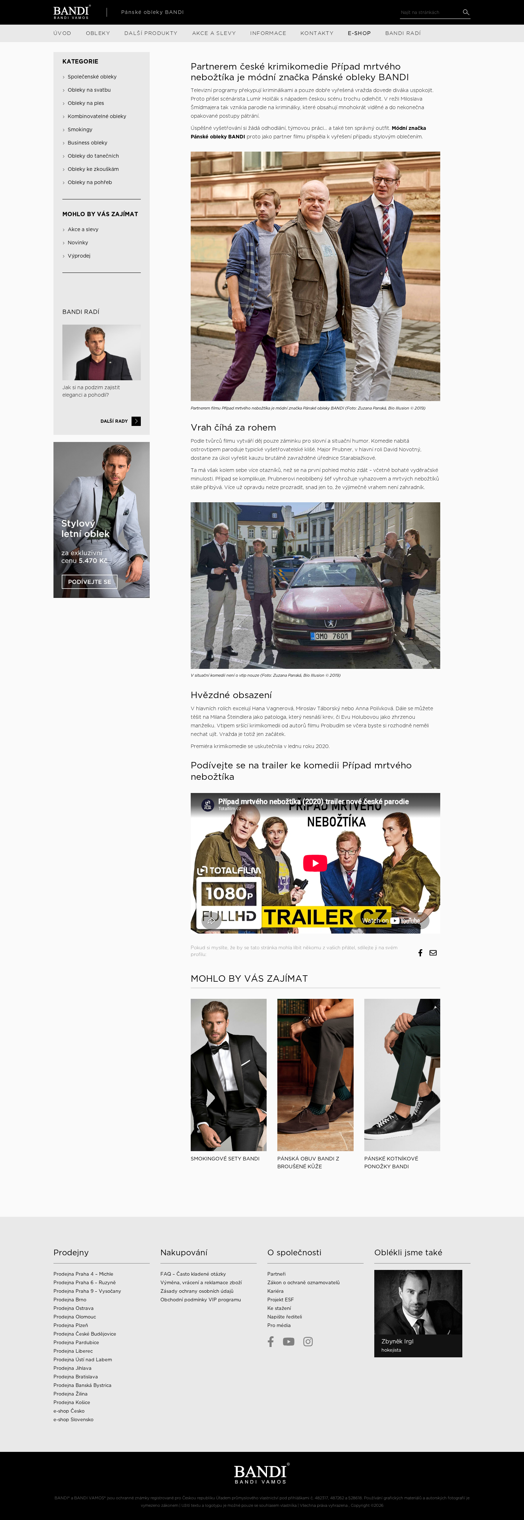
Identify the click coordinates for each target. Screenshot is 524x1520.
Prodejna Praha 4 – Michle (83, 1274)
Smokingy (80, 129)
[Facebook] (270, 1341)
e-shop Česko (68, 1411)
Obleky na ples (86, 103)
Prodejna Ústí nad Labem (82, 1359)
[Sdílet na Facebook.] (420, 953)
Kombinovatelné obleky (97, 116)
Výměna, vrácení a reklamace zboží (201, 1282)
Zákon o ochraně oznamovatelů (303, 1282)
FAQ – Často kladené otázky (193, 1274)
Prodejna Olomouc (74, 1317)
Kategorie (80, 61)
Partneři (276, 1274)
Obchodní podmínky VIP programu (201, 1299)
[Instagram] (308, 1341)
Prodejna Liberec (73, 1351)
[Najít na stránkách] (466, 12)
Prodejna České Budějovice (84, 1334)
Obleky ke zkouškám (93, 169)
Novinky (78, 242)
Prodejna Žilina (70, 1394)
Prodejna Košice (71, 1402)
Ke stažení (279, 1308)
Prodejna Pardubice (76, 1342)
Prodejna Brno (69, 1299)
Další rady (114, 421)
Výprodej (79, 256)
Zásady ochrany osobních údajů (196, 1291)
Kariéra (275, 1291)
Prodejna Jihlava (72, 1368)
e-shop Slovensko (73, 1419)
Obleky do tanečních (93, 156)
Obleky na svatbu (89, 90)
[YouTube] (289, 1341)
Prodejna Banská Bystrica (82, 1385)
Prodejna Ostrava (73, 1308)
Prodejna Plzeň (70, 1325)
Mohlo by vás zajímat (100, 214)
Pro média (279, 1325)
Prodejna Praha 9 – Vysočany (87, 1291)
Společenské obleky (92, 77)
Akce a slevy (83, 229)
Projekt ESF (280, 1299)
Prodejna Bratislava (75, 1376)
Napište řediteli (284, 1317)
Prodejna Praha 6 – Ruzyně (84, 1282)
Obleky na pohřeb (90, 182)
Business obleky (87, 143)
